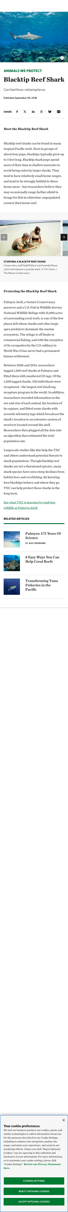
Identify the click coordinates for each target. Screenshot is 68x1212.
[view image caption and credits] (62, 57)
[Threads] (41, 112)
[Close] (64, 1120)
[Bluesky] (49, 112)
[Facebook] (17, 112)
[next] (64, 237)
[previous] (4, 237)
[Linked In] (33, 112)
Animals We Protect (23, 71)
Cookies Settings (34, 1181)
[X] (24, 112)
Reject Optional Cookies (34, 1191)
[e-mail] (58, 112)
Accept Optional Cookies (34, 1201)
